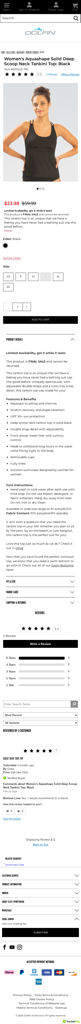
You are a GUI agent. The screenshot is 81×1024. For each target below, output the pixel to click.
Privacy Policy (22, 995)
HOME (3, 52)
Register (34, 10)
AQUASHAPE (21, 52)
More (8, 230)
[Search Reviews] (74, 704)
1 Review (51, 74)
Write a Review (70, 74)
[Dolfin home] (40, 31)
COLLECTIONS (10, 52)
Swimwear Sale (14, 865)
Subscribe (40, 932)
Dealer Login (56, 10)
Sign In (23, 10)
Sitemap (61, 1008)
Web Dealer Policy (41, 999)
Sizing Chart (12, 258)
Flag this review (12, 818)
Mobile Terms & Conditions (34, 1008)
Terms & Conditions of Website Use (41, 1003)
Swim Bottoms (62, 565)
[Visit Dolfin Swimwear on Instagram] (19, 947)
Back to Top (40, 844)
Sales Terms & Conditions (51, 995)
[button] (6, 7)
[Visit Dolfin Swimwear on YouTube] (12, 947)
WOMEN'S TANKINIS (32, 52)
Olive (19, 548)
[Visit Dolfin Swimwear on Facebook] (4, 947)
